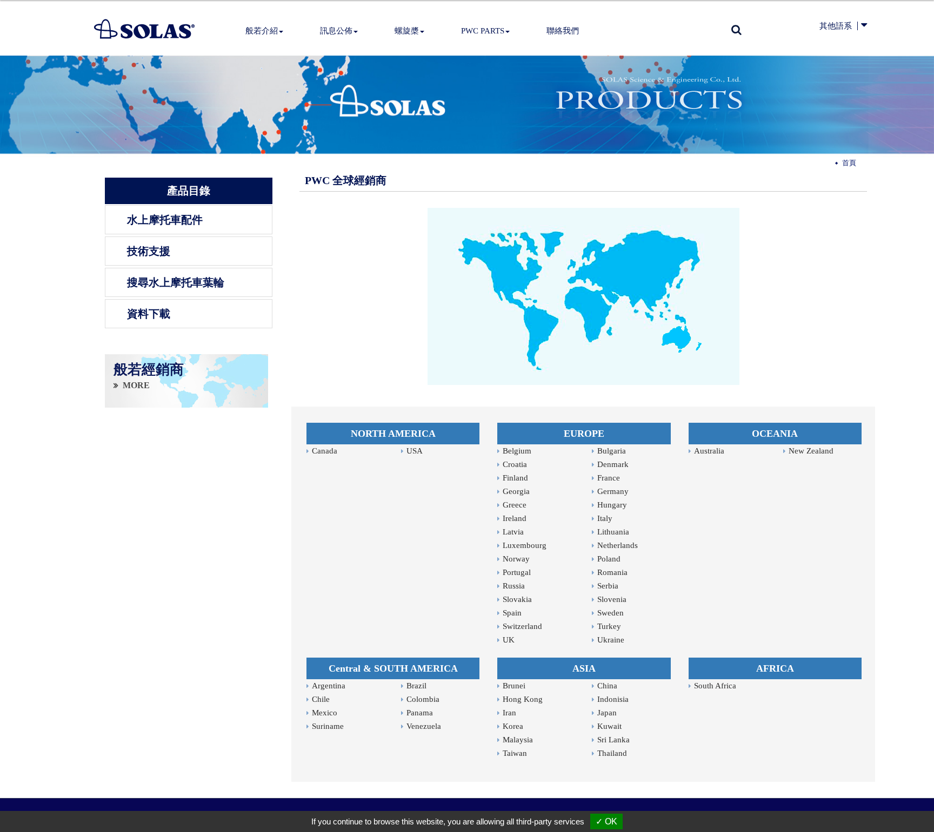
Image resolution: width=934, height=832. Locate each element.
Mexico (324, 712)
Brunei (514, 685)
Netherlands (617, 545)
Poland (609, 558)
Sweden (610, 612)
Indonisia (613, 699)
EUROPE (584, 433)
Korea (513, 726)
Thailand (612, 753)
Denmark (613, 464)
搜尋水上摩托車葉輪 (175, 282)
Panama (419, 712)
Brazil (416, 685)
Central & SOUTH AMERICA (393, 668)
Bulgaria (611, 451)
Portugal (517, 572)
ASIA (584, 668)
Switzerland (522, 626)
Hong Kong (523, 699)
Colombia (422, 699)
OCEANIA (775, 433)
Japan (607, 712)
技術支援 (148, 251)
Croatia (515, 464)
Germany (613, 491)
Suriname (328, 726)
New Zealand (811, 451)
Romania (612, 572)
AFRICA (775, 668)
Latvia (513, 531)
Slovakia (517, 599)
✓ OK (606, 821)
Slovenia (611, 599)
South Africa (715, 685)
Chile (321, 699)
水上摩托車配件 (165, 220)
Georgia (516, 491)
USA (414, 451)
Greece (514, 504)
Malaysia (518, 739)
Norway (516, 558)
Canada (324, 451)
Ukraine (610, 639)
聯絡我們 (562, 30)
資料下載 (148, 314)
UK (509, 639)
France (608, 478)
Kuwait (609, 726)
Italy (604, 518)
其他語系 (835, 26)
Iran (509, 712)
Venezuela (423, 726)
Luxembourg (524, 545)
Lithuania (613, 531)
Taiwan (515, 753)
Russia (514, 585)
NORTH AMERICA (393, 433)
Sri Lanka (613, 739)
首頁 (849, 163)
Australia (709, 451)
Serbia (607, 585)
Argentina (328, 685)
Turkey (609, 626)
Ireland (514, 518)
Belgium (517, 451)
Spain (512, 612)
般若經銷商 (149, 370)
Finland (515, 478)
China (607, 685)
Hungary (612, 504)
